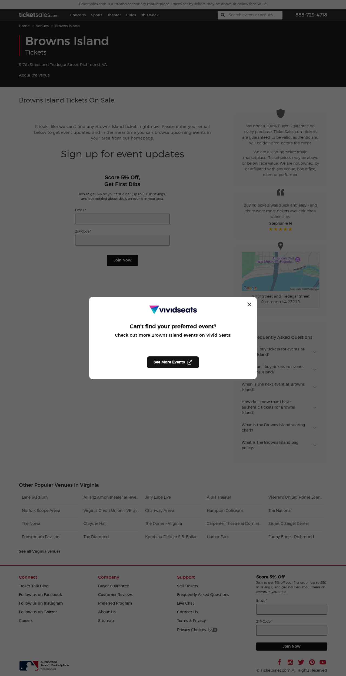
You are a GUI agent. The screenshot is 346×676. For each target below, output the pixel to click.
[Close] (249, 304)
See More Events (169, 362)
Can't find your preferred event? (173, 326)
